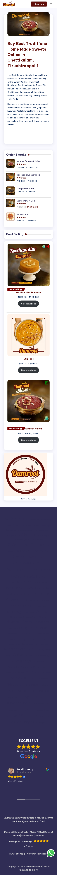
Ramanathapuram (19, 649)
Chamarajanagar (26, 530)
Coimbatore (18, 545)
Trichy (48, 703)
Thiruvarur (14, 684)
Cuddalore (40, 545)
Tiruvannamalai (18, 703)
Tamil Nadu (34, 672)
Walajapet (40, 722)
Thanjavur (17, 678)
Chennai (28, 535)
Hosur (37, 588)
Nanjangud (14, 628)
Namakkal (41, 622)
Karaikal (35, 600)
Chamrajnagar (43, 530)
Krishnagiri (15, 612)
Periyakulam (44, 633)
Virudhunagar (22, 722)
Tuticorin (26, 709)
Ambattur (34, 519)
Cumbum (10, 551)
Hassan (43, 582)
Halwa (41, 576)
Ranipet (49, 649)
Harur (35, 582)
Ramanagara (41, 644)
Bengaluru (11, 530)
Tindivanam (45, 685)
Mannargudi (16, 617)
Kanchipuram (39, 593)
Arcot (8, 525)
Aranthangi (46, 519)
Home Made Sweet (18, 588)
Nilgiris (26, 628)
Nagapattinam (19, 622)
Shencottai (31, 655)
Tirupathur (11, 697)
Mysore (42, 617)
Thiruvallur (43, 678)
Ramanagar (28, 644)
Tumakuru (12, 710)
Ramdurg (39, 649)
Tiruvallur (42, 697)
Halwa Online (21, 582)
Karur (32, 606)
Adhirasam (16, 518)
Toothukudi (38, 703)
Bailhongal (45, 525)
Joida (23, 594)
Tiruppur (25, 697)
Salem (18, 655)
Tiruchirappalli (18, 690)
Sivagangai (38, 661)
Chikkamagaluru (21, 539)
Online (43, 628)
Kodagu (42, 606)
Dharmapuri (41, 551)
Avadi (36, 525)
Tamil (21, 672)
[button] (39, 4)
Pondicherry (17, 639)
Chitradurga (37, 539)
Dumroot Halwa (23, 570)
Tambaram (11, 673)
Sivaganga (21, 661)
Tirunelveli (42, 690)
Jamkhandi (46, 588)
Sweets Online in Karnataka (28, 667)
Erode (46, 570)
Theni (32, 678)
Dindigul (19, 557)
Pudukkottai (36, 639)
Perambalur (28, 633)
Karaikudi (46, 600)
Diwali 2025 (36, 557)
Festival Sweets (23, 576)
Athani (28, 525)
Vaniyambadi (42, 710)
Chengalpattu (13, 535)
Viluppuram (44, 716)
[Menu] (51, 4)
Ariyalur (18, 525)
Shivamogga (44, 655)
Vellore (12, 715)
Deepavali (23, 551)
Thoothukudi (31, 685)
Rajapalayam (14, 644)
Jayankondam (12, 594)
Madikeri (30, 612)
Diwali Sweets (20, 563)
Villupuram (28, 716)
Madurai (42, 612)
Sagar (9, 655)
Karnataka (18, 606)
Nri (35, 628)
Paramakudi (12, 633)
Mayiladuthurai (30, 617)
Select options (28, 303)
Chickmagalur (43, 535)
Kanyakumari (16, 600)
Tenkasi (47, 673)
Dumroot (39, 563)
